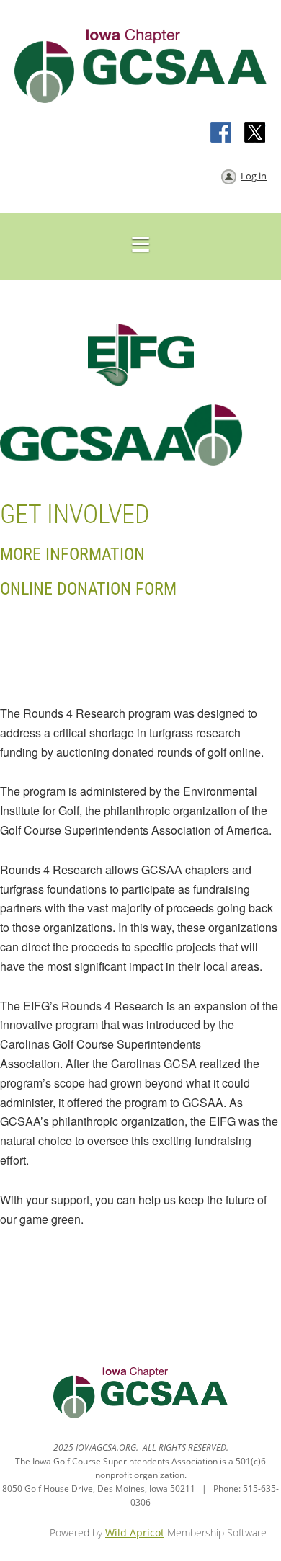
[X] (255, 133)
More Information (72, 554)
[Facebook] (221, 133)
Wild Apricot (134, 1532)
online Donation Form (88, 589)
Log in (254, 175)
